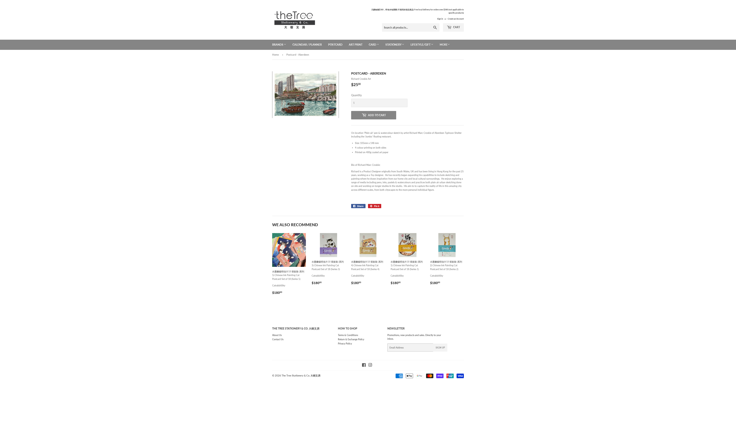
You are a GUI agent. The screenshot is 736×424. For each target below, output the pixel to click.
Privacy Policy (345, 343)
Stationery (393, 44)
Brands (278, 44)
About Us (277, 335)
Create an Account (456, 19)
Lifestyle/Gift (421, 44)
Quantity (356, 95)
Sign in (440, 19)
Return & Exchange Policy (351, 339)
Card (373, 44)
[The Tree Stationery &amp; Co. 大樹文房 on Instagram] (370, 365)
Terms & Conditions (348, 335)
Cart (456, 27)
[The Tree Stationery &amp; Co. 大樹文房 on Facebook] (364, 365)
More (444, 44)
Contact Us (277, 339)
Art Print (355, 44)
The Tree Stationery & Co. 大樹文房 (301, 375)
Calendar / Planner (307, 44)
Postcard (335, 44)
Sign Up (440, 347)
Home (275, 54)
